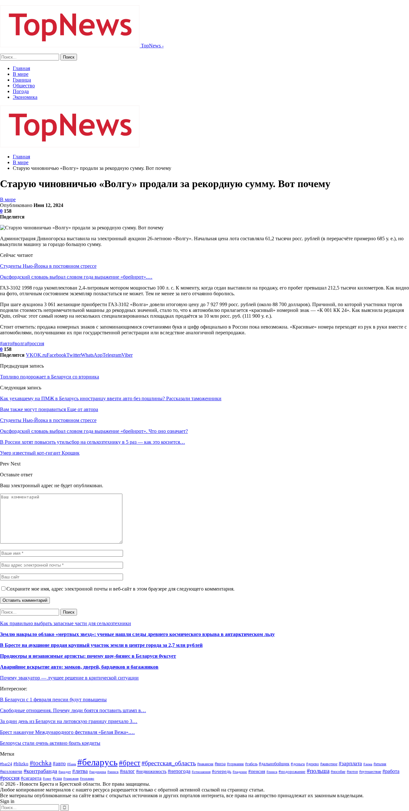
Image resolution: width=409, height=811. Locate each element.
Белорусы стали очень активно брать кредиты (50, 743)
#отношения (201, 772)
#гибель (251, 764)
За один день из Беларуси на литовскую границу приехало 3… (68, 721)
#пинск (271, 772)
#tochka (40, 763)
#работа (390, 771)
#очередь (221, 771)
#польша (318, 770)
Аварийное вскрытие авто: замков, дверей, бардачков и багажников (79, 667)
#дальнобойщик (274, 763)
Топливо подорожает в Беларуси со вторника (49, 376)
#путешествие (370, 771)
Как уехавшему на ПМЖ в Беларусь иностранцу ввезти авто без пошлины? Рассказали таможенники (110, 398)
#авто (6, 343)
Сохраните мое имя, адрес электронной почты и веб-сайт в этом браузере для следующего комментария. (120, 589)
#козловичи (11, 771)
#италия (380, 764)
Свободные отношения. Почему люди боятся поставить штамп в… (73, 710)
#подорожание (292, 771)
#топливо (87, 778)
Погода (21, 91)
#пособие (338, 771)
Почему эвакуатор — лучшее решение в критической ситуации (69, 677)
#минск (113, 772)
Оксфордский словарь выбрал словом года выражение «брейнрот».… (76, 277)
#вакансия (205, 764)
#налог (127, 771)
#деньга (298, 763)
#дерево (312, 764)
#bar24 (6, 763)
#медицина (97, 772)
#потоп (352, 771)
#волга (19, 343)
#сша (57, 778)
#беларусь (97, 762)
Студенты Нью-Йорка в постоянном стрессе (48, 266)
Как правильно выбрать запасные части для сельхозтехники (65, 623)
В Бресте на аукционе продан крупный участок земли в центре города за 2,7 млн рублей (101, 645)
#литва (80, 771)
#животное (328, 764)
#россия (35, 343)
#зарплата (350, 763)
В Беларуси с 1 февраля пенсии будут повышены (53, 699)
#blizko (20, 763)
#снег (47, 778)
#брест (129, 763)
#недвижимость (151, 771)
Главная (21, 68)
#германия (235, 764)
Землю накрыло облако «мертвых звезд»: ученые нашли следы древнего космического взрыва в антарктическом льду (137, 634)
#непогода (179, 771)
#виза (220, 763)
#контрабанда (40, 771)
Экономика (25, 97)
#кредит (64, 772)
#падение (240, 772)
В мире (20, 74)
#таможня (71, 778)
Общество (24, 85)
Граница (22, 80)
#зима (367, 764)
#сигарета (31, 778)
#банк (71, 764)
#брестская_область (169, 763)
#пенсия (256, 771)
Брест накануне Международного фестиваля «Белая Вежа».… (67, 732)
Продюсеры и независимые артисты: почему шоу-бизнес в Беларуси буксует (88, 656)
